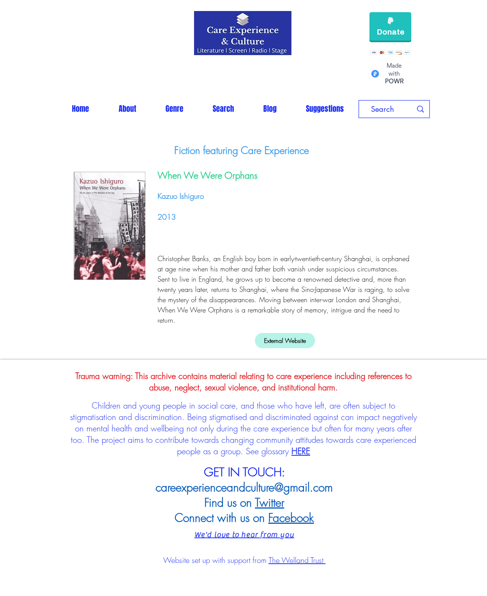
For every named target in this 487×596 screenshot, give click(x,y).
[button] (174, 108)
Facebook (291, 517)
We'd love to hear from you (244, 534)
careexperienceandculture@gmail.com (244, 487)
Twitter (269, 502)
